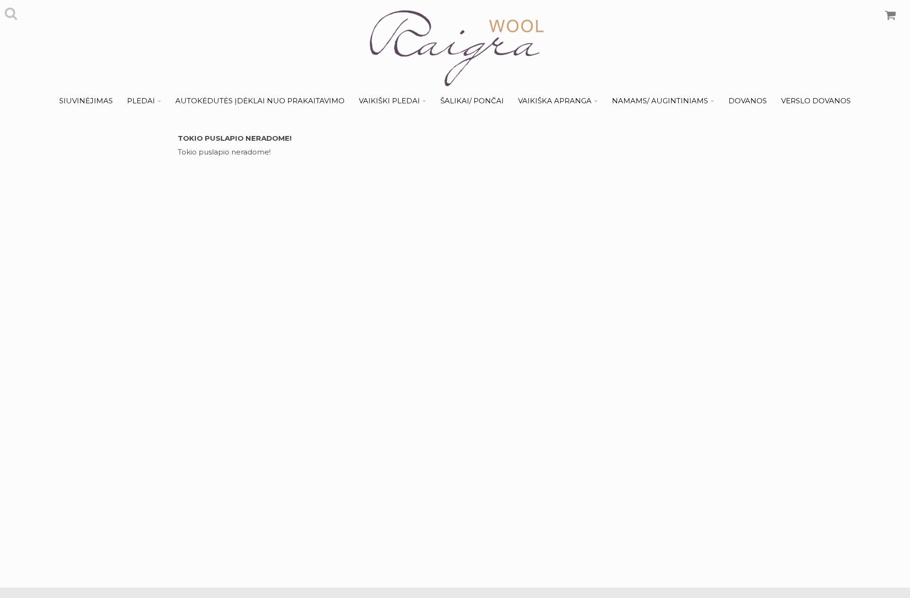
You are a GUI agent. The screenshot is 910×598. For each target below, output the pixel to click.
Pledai (141, 100)
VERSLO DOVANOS (816, 100)
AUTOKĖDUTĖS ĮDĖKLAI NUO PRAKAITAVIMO (260, 100)
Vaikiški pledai (389, 100)
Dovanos (747, 100)
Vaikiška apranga (555, 100)
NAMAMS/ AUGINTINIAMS (660, 100)
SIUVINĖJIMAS (86, 100)
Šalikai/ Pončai (472, 100)
